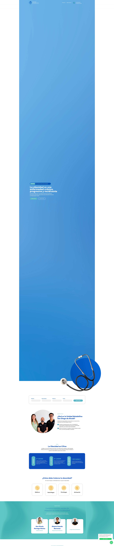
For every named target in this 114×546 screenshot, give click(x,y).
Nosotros (63, 2)
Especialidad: (44, 398)
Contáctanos (78, 2)
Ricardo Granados (74, 527)
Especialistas (69, 2)
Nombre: (32, 398)
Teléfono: (54, 398)
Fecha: (64, 398)
